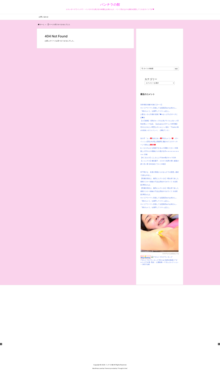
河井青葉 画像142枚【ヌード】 (151, 105)
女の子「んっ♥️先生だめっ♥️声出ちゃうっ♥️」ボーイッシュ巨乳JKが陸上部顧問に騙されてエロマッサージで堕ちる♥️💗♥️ (159, 141)
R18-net (162, 260)
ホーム (42, 24)
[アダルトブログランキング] (161, 257)
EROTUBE (146, 264)
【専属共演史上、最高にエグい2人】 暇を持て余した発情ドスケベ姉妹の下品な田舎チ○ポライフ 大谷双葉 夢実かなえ (159, 181)
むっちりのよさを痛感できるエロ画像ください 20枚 (159, 148)
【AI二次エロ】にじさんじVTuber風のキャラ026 (158, 158)
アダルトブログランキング (149, 260)
